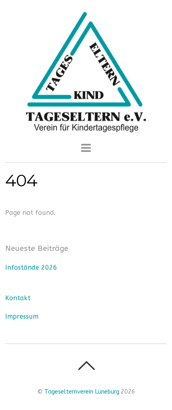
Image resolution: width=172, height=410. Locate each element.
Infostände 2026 (31, 267)
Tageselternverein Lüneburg (81, 391)
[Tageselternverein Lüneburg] (86, 127)
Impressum (21, 316)
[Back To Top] (86, 365)
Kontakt (17, 298)
